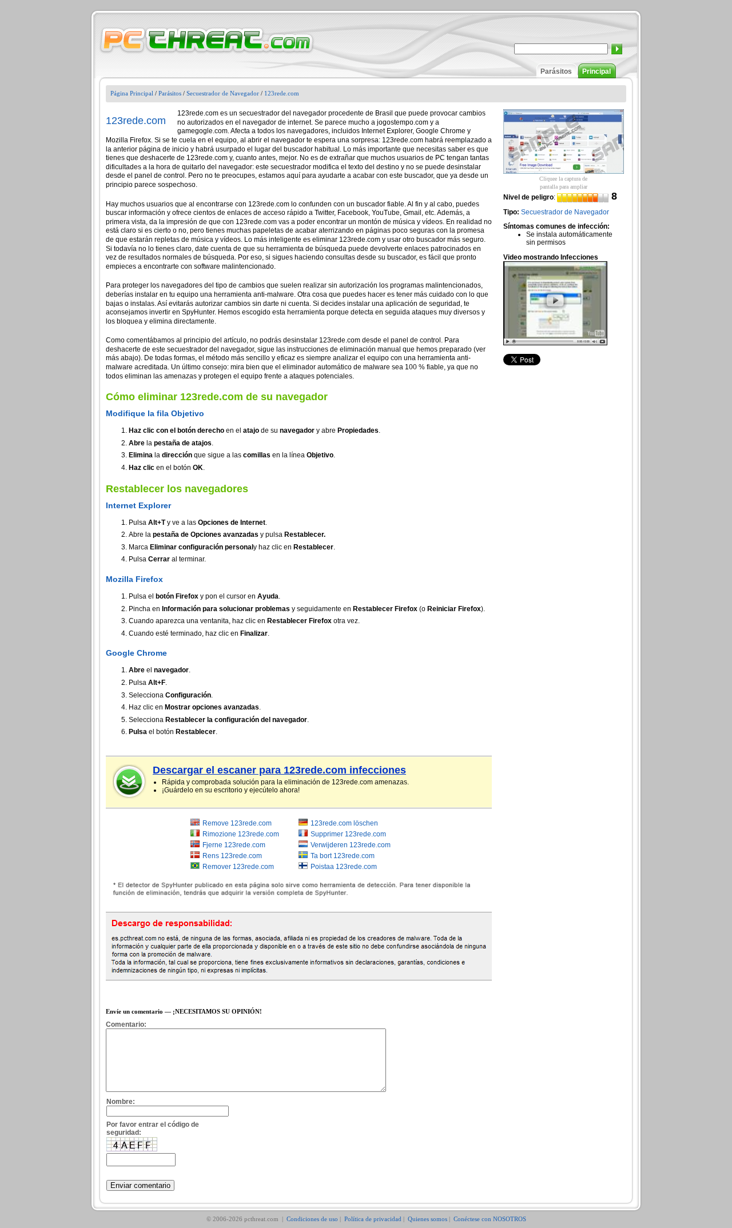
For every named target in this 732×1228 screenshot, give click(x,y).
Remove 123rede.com (237, 823)
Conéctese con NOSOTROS (489, 1218)
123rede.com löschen (344, 823)
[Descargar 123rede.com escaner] (130, 781)
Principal (596, 71)
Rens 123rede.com (232, 856)
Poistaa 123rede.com (344, 867)
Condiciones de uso (312, 1218)
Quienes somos (427, 1218)
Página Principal (131, 93)
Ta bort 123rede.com (343, 856)
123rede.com (281, 93)
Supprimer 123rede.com (348, 834)
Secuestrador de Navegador (222, 93)
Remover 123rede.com (238, 867)
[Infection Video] (555, 303)
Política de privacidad (372, 1218)
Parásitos (556, 71)
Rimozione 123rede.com (240, 834)
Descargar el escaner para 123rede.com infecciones (279, 770)
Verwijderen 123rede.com (351, 845)
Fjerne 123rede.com (233, 845)
